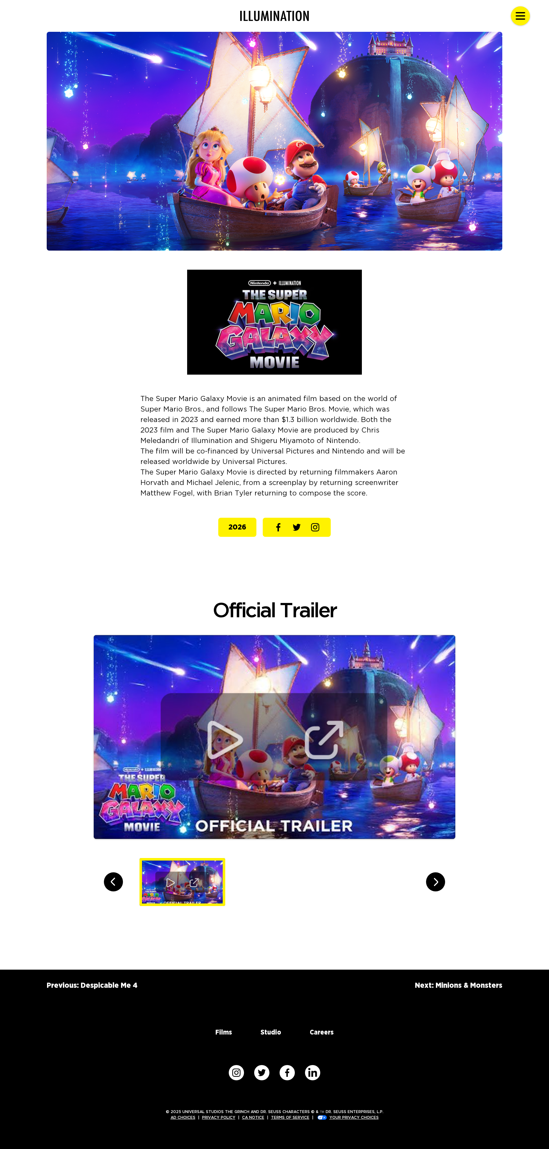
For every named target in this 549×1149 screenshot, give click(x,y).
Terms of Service (290, 1117)
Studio (271, 1032)
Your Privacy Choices (354, 1117)
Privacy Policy (218, 1117)
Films (223, 1032)
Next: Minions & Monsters (458, 985)
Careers (322, 1032)
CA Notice (253, 1117)
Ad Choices (183, 1117)
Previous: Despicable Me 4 (92, 985)
